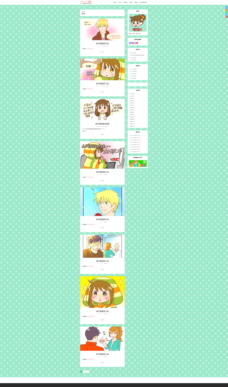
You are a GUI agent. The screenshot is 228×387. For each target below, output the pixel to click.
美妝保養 (131, 121)
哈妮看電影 (125, 2)
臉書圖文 (131, 123)
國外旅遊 (131, 2)
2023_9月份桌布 (133, 76)
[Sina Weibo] (226, 17)
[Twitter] (226, 14)
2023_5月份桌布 (133, 151)
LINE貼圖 (132, 93)
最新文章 (103, 46)
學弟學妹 (131, 114)
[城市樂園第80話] (102, 29)
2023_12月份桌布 (133, 69)
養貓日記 (136, 2)
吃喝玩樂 (131, 100)
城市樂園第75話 (102, 83)
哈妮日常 (115, 2)
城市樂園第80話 (102, 43)
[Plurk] (226, 10)
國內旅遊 (131, 109)
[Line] (226, 12)
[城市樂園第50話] (102, 292)
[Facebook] (226, 7)
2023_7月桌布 (132, 147)
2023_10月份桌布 (133, 73)
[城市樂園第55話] (102, 246)
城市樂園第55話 (102, 261)
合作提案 (131, 103)
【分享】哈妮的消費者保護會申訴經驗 (137, 55)
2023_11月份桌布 (133, 71)
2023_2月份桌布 (133, 59)
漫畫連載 (107, 46)
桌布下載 (120, 2)
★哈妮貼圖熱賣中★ (143, 2)
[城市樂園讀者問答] (102, 109)
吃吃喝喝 (131, 98)
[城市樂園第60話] (102, 201)
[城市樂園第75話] (102, 69)
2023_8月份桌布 (133, 78)
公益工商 (131, 96)
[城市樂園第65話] (102, 155)
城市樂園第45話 (102, 354)
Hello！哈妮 (85, 1)
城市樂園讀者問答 (102, 124)
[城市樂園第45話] (102, 339)
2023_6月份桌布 (133, 149)
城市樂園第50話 (102, 311)
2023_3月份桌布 (133, 52)
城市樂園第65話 (102, 172)
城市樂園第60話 (102, 219)
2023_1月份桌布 (133, 57)
